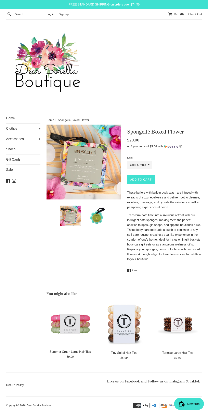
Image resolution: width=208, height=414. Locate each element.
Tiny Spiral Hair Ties (124, 352)
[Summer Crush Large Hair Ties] (70, 323)
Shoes (10, 149)
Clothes (23, 128)
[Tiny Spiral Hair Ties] (124, 324)
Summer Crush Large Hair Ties (70, 351)
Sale (9, 169)
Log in (50, 14)
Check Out (195, 14)
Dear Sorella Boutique (39, 405)
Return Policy (15, 385)
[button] (164, 146)
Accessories (23, 139)
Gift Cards (13, 159)
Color (130, 158)
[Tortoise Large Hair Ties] (178, 324)
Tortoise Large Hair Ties (178, 352)
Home (10, 118)
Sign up (64, 14)
